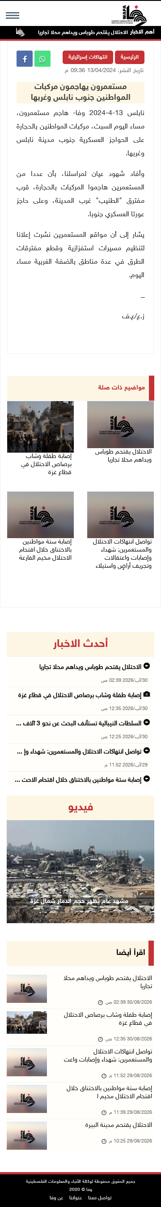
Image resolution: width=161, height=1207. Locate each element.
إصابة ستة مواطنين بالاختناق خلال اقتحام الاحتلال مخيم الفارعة (44, 550)
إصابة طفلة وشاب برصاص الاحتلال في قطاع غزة (46, 464)
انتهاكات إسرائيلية (87, 57)
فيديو (80, 807)
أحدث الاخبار (80, 644)
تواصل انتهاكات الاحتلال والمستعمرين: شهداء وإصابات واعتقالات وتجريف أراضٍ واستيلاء (122, 554)
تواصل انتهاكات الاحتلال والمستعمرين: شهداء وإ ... (79, 752)
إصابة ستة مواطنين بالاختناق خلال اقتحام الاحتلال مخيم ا (109, 1092)
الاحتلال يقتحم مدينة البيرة (118, 1125)
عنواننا (75, 1198)
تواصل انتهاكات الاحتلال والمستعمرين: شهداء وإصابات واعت (108, 1056)
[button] (18, 859)
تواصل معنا (99, 1198)
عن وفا (57, 1198)
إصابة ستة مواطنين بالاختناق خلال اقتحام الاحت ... (78, 780)
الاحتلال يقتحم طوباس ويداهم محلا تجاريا (93, 33)
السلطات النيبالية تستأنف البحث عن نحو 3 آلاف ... (78, 724)
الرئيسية (130, 57)
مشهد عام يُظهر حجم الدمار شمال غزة (79, 901)
